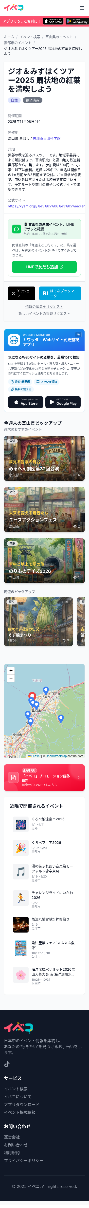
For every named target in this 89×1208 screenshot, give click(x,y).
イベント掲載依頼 (20, 1112)
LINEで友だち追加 (42, 266)
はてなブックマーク (62, 293)
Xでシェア (23, 293)
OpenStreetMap (56, 756)
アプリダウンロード (21, 1104)
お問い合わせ (16, 1144)
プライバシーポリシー (23, 1160)
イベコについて (18, 1096)
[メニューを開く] (82, 8)
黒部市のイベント (18, 43)
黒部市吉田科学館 (46, 138)
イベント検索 (29, 37)
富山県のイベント (59, 37)
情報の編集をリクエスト (44, 306)
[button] (36, 705)
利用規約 (12, 1152)
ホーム (9, 37)
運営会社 (12, 1137)
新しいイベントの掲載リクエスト (44, 313)
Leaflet (35, 756)
